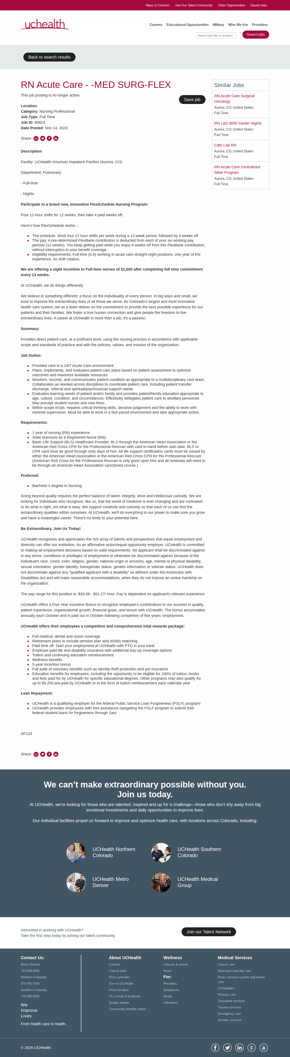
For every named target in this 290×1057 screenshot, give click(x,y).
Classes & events (175, 964)
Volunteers (170, 1002)
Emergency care (229, 1013)
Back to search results (49, 57)
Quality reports (119, 1002)
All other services (230, 1020)
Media (167, 996)
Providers (260, 25)
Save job (192, 99)
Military (218, 25)
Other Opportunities (231, 5)
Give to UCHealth (121, 983)
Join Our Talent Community (194, 5)
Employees (171, 990)
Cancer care (226, 964)
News (167, 971)
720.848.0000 (30, 971)
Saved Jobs (259, 5)
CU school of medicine (124, 996)
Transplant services (231, 1001)
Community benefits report (127, 1009)
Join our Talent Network (209, 931)
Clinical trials (117, 971)
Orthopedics (226, 988)
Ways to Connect (158, 5)
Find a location (119, 990)
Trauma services (229, 1007)
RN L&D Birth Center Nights (238, 123)
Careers (156, 25)
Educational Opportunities (187, 25)
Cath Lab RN (225, 145)
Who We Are (238, 25)
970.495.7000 (30, 983)
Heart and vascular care (234, 971)
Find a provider (119, 977)
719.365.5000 (30, 996)
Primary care (227, 994)
